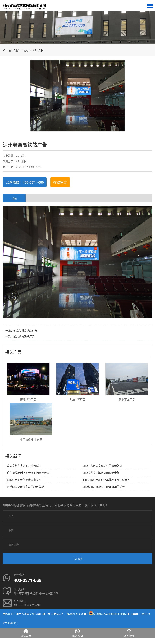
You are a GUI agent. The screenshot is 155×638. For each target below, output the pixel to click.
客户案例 (38, 50)
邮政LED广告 (28, 399)
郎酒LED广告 (77, 399)
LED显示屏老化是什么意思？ (24, 479)
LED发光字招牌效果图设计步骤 (101, 472)
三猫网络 (69, 614)
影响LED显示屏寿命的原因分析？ (26, 486)
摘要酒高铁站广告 (24, 336)
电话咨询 (77, 636)
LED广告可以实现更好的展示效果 (102, 465)
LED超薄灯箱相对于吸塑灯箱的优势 (104, 486)
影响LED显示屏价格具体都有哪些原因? (106, 479)
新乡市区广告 (127, 399)
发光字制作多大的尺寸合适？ (24, 465)
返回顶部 (129, 636)
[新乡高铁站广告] (27, 6)
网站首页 (26, 636)
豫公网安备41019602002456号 (111, 614)
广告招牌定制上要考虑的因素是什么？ (29, 472)
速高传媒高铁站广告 (25, 330)
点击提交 (77, 559)
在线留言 (60, 182)
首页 (25, 50)
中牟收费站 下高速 (31, 439)
